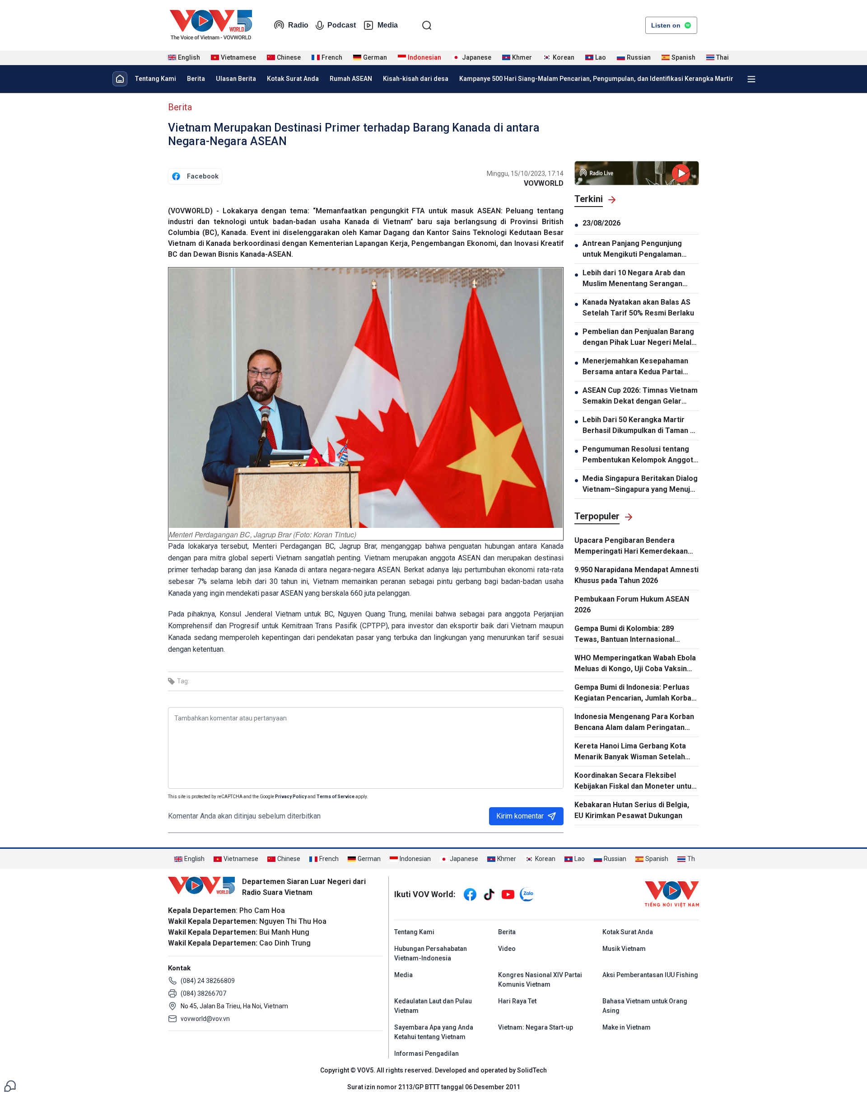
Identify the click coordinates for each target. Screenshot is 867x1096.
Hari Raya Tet (517, 1001)
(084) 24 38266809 (208, 980)
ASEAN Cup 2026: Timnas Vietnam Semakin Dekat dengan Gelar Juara (640, 396)
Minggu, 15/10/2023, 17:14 (525, 173)
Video (507, 948)
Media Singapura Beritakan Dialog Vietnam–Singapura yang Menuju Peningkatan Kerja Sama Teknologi (640, 484)
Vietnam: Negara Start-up (535, 1027)
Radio (298, 25)
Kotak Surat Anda (293, 78)
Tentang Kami (155, 78)
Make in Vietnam (626, 1027)
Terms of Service (335, 796)
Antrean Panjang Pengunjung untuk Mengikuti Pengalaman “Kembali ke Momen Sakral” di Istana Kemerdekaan (634, 249)
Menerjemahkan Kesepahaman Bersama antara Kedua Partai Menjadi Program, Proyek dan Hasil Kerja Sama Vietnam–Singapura (635, 367)
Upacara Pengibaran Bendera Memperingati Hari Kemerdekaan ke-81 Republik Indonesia (631, 546)
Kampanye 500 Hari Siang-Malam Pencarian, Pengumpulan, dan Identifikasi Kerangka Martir (596, 78)
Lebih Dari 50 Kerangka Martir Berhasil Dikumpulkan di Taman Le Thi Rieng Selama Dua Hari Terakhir (641, 425)
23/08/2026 (601, 223)
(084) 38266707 (203, 993)
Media (388, 25)
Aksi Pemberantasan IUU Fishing (650, 974)
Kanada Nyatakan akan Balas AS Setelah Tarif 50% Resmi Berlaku (638, 307)
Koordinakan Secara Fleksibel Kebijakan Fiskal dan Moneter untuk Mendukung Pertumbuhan (634, 781)
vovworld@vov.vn (205, 1018)
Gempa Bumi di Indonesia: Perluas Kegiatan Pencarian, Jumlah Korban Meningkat (634, 693)
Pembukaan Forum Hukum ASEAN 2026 (631, 604)
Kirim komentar (520, 816)
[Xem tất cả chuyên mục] (751, 79)
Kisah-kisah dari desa (415, 78)
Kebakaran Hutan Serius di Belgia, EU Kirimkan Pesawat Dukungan (631, 810)
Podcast (341, 25)
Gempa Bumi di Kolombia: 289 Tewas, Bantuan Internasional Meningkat (624, 634)
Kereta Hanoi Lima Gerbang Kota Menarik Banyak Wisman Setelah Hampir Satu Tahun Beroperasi (630, 752)
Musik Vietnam (624, 948)
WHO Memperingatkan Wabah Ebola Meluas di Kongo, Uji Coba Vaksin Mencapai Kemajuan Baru (635, 664)
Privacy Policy (291, 796)
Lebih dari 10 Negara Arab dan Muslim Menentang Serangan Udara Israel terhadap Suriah (634, 278)
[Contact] (10, 1085)
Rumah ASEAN (351, 78)
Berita (196, 78)
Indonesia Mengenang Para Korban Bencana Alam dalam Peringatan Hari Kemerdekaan (634, 722)
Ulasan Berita (236, 78)
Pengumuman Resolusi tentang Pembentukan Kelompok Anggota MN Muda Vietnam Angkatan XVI (640, 455)
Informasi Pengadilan (426, 1053)
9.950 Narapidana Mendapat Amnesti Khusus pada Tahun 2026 (636, 575)
